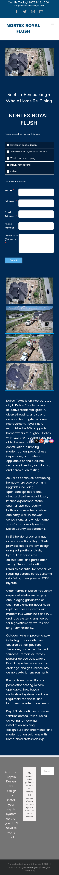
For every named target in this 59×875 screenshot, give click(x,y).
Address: (11, 201)
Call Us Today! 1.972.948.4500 (28, 2)
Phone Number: (10, 225)
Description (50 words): (11, 239)
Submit (13, 260)
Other (13, 171)
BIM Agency (34, 867)
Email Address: (11, 214)
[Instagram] (33, 11)
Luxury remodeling (20, 164)
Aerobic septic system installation (29, 151)
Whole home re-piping (22, 158)
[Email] (41, 11)
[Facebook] (16, 11)
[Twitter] (24, 11)
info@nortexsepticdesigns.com (29, 5)
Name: (9, 190)
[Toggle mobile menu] (52, 23)
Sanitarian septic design (23, 145)
